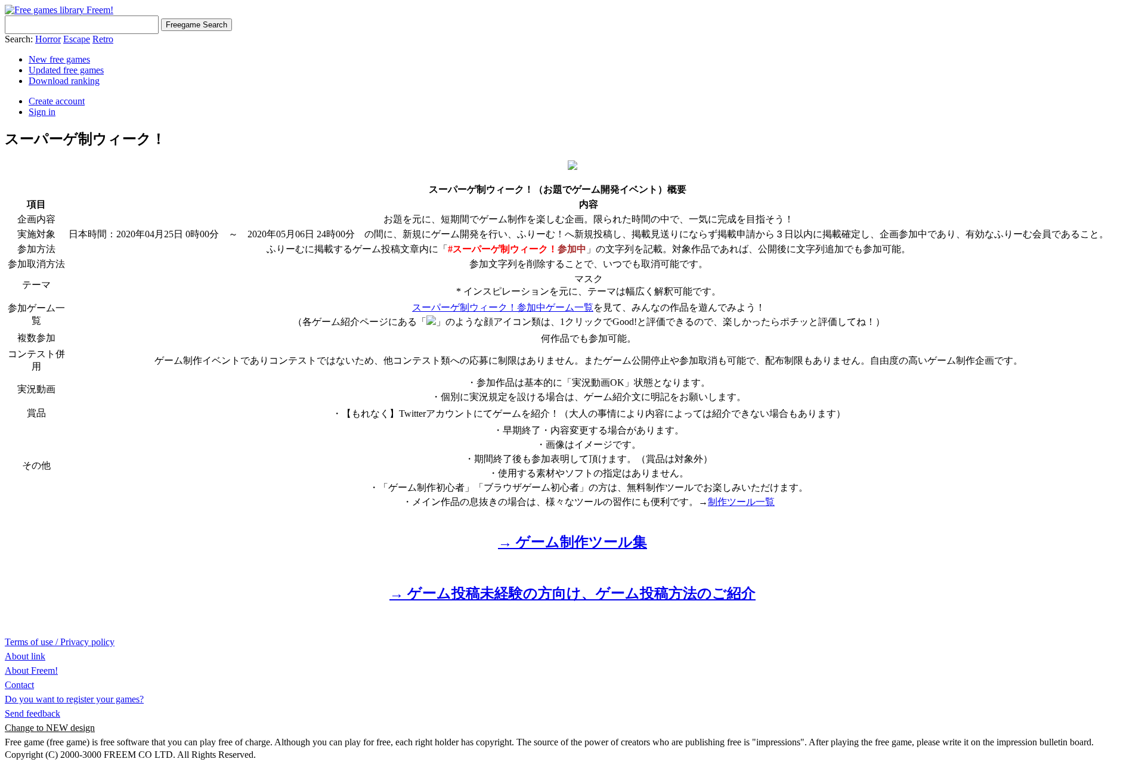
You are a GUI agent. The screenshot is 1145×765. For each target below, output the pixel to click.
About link (25, 656)
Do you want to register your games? (74, 699)
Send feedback (32, 713)
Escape (76, 39)
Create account (57, 101)
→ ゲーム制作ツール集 (572, 542)
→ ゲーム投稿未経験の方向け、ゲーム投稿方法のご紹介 (572, 593)
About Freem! (31, 670)
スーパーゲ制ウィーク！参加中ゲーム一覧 (502, 307)
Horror (48, 39)
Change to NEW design (50, 728)
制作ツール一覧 (741, 502)
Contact (19, 685)
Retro (102, 39)
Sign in (42, 112)
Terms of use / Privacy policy (59, 642)
